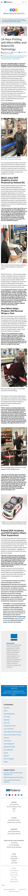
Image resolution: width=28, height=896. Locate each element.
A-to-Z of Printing (8, 729)
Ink (14, 811)
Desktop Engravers (14, 831)
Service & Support (9, 759)
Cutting (13, 818)
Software (6, 756)
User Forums (14, 879)
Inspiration (11, 53)
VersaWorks (14, 858)
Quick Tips (7, 723)
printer (20, 84)
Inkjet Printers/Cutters (14, 807)
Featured (6, 738)
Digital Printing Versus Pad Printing (13, 777)
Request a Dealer (14, 881)
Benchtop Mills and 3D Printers (14, 840)
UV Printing (7, 717)
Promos (14, 860)
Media (14, 809)
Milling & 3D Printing (9, 747)
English (3, 885)
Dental (5, 711)
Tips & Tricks (7, 741)
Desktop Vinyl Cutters (14, 822)
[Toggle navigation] (1, 2)
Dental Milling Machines (14, 847)
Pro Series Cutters (14, 820)
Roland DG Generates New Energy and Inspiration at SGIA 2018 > (14, 693)
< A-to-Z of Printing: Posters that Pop (14, 687)
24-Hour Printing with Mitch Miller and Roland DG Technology (13, 20)
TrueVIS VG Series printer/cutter (12, 159)
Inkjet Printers (14, 804)
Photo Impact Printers (14, 833)
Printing (14, 802)
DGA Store (14, 863)
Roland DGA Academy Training (12, 735)
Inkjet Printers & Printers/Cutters (13, 732)
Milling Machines (14, 845)
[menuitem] (25, 2)
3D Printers (14, 843)
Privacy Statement (14, 870)
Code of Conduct (14, 875)
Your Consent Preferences (9, 889)
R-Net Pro (14, 868)
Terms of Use (14, 872)
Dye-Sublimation (8, 750)
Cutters (6, 753)
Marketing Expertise (9, 714)
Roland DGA (15, 52)
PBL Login (14, 877)
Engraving (6, 720)
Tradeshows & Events (10, 726)
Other (14, 854)
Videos (6, 762)
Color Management (9, 744)
